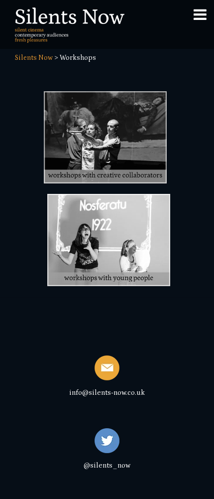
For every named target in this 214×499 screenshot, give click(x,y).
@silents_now (107, 466)
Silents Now (34, 58)
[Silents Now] (69, 38)
